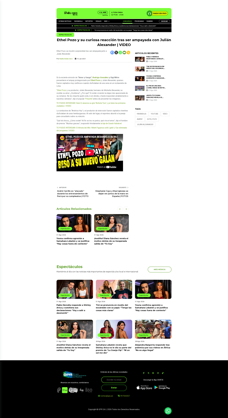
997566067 (125, 396)
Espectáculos (65, 35)
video (165, 114)
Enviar (114, 388)
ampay (140, 119)
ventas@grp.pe (107, 396)
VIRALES (98, 21)
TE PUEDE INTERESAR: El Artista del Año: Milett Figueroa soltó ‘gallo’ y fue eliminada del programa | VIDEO (92, 129)
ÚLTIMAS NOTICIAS (65, 21)
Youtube (154, 114)
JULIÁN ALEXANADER (145, 124)
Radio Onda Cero (65, 59)
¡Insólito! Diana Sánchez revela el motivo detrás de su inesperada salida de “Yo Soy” (111, 241)
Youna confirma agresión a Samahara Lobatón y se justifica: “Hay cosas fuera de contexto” (73, 241)
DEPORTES (89, 21)
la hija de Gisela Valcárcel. (111, 123)
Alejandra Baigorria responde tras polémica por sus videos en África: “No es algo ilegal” (152, 347)
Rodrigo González (101, 77)
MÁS (105, 21)
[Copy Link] (128, 52)
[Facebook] (112, 52)
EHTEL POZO (152, 119)
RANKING (150, 21)
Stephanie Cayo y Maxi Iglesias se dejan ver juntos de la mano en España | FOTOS (111, 194)
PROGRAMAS (139, 21)
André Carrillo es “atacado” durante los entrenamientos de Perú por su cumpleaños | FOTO (72, 194)
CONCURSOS (127, 21)
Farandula (141, 114)
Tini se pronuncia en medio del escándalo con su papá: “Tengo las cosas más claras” (113, 308)
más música (159, 269)
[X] (116, 52)
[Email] (124, 52)
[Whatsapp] (120, 52)
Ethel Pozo (61, 90)
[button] (120, 209)
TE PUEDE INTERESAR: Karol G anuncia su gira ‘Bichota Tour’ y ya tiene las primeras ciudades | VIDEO (91, 104)
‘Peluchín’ (89, 99)
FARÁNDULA (78, 21)
